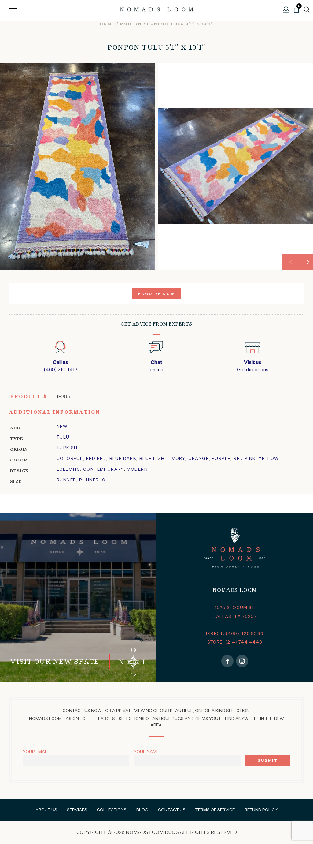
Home (107, 24)
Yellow (269, 459)
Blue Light (153, 459)
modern (131, 24)
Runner (66, 480)
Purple (221, 459)
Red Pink (245, 459)
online (156, 366)
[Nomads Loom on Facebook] (227, 661)
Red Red (96, 459)
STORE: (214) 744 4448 (235, 642)
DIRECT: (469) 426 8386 (234, 634)
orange (198, 459)
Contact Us (172, 810)
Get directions (252, 366)
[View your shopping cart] (296, 11)
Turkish (67, 448)
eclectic (68, 469)
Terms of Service (215, 810)
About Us (46, 810)
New (62, 426)
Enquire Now (156, 294)
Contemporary (103, 469)
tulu (63, 437)
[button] (290, 262)
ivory (178, 459)
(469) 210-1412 (60, 366)
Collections (112, 810)
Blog (142, 810)
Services (77, 810)
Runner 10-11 (95, 480)
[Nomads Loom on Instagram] (242, 661)
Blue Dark (123, 459)
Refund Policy (261, 810)
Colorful (70, 459)
